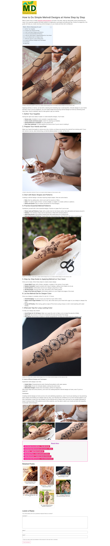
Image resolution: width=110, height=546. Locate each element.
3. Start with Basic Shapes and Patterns (33, 32)
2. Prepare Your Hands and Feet (31, 30)
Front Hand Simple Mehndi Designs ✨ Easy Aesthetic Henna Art (38, 458)
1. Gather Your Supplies (29, 29)
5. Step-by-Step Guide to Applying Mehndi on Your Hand (38, 35)
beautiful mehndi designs (44, 20)
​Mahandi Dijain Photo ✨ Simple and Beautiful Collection (36, 453)
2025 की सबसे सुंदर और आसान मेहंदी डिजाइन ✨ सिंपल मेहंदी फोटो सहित (36, 446)
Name (24, 530)
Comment (24, 515)
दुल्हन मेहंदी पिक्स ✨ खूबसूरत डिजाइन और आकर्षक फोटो (33, 451)
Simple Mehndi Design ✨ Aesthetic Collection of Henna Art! (37, 456)
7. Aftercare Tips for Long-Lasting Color (33, 38)
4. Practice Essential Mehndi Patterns (33, 33)
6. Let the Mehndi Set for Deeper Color (33, 37)
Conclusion (27, 41)
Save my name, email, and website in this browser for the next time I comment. (40, 539)
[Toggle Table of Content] (50, 27)
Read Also (27, 43)
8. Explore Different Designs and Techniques (35, 40)
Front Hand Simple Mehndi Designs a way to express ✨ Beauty (38, 448)
